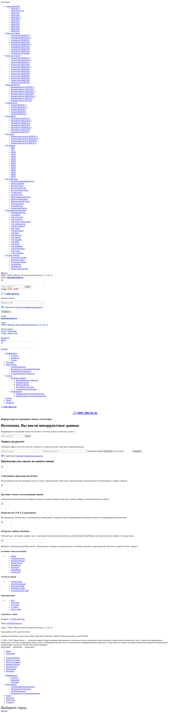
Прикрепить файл (95, 451)
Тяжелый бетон (17, 204)
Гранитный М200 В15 (20, 62)
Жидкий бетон (17, 186)
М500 (13, 170)
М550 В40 (15, 29)
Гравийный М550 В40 (20, 53)
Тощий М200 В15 (18, 109)
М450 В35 (15, 24)
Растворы (15, 567)
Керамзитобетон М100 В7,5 (22, 87)
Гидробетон (16, 264)
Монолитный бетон (19, 199)
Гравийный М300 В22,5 (21, 44)
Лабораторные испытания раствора (31, 396)
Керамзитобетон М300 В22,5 (23, 96)
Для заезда (15, 244)
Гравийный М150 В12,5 (21, 38)
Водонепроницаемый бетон (23, 181)
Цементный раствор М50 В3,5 (24, 143)
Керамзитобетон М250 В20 (22, 94)
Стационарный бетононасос (23, 373)
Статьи (14, 360)
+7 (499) (11, 294)
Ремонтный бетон (18, 188)
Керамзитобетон (18, 561)
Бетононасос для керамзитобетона (25, 369)
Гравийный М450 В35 (20, 51)
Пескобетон (16, 565)
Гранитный (16, 572)
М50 (13, 148)
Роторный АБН (17, 586)
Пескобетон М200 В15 (20, 123)
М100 (13, 152)
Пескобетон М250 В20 (20, 125)
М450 (13, 168)
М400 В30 (15, 22)
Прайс (13, 556)
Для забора (15, 215)
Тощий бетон (16, 563)
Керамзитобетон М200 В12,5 (23, 91)
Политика (15, 603)
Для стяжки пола (18, 224)
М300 (13, 161)
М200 (13, 157)
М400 (13, 165)
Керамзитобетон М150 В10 (22, 89)
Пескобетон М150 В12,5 (21, 121)
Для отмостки (17, 219)
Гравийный (16, 570)
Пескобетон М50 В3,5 (20, 132)
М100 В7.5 (15, 8)
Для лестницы (17, 217)
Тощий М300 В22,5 (19, 114)
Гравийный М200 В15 (20, 40)
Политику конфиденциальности (29, 307)
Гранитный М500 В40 (20, 76)
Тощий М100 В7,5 (18, 105)
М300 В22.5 (16, 17)
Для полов (15, 251)
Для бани (15, 233)
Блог (13, 600)
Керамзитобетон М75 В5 (21, 100)
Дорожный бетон (18, 213)
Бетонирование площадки (27, 380)
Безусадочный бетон (19, 190)
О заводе (14, 356)
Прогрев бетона (22, 385)
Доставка (15, 605)
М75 (13, 150)
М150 (13, 154)
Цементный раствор (19, 269)
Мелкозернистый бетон (21, 197)
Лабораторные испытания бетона (30, 394)
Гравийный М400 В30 (20, 49)
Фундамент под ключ (25, 387)
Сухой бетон (16, 192)
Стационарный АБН (19, 591)
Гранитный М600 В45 (20, 80)
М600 (13, 174)
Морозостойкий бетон (20, 201)
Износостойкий (17, 183)
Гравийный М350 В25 (20, 47)
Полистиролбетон (18, 262)
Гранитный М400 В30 (20, 71)
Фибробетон (16, 266)
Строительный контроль (26, 389)
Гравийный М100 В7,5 (20, 35)
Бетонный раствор (19, 257)
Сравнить (10, 702)
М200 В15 (15, 13)
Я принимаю (23, 307)
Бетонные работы (18, 378)
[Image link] (23, 542)
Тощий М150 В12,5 (19, 107)
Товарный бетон (18, 558)
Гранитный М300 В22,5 (21, 67)
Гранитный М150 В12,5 (21, 60)
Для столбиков (17, 253)
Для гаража (16, 237)
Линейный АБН (18, 588)
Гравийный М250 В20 (20, 42)
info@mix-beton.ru (15, 277)
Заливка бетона (22, 382)
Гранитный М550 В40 (20, 78)
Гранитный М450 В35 (20, 74)
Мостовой (15, 228)
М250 (13, 159)
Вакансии (15, 358)
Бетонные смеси (18, 260)
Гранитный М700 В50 (20, 82)
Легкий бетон (17, 195)
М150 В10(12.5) (17, 11)
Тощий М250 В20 (18, 112)
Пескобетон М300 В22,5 (21, 127)
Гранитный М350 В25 (20, 69)
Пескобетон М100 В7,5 (20, 118)
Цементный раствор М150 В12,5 (25, 139)
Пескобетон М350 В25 (20, 130)
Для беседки (16, 235)
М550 (13, 172)
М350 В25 (15, 20)
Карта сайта (16, 609)
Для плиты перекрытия (21, 222)
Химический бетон (19, 208)
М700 (13, 177)
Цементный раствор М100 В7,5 (24, 136)
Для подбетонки (18, 248)
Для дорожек (16, 239)
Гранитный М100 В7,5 (20, 58)
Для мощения (16, 246)
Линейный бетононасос (21, 371)
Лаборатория (16, 391)
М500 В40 (15, 26)
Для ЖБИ (15, 242)
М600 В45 (15, 31)
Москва (4, 711)
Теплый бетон (17, 206)
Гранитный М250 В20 (20, 65)
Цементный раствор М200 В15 (24, 141)
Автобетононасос (18, 367)
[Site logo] (23, 284)
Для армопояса (17, 231)
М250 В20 (15, 15)
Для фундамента (18, 226)
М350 (13, 163)
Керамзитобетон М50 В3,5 (22, 98)
